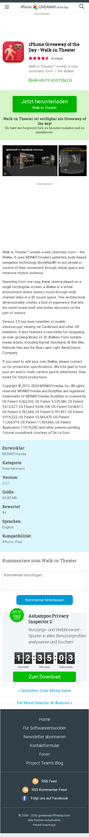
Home (44, 719)
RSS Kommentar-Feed (49, 790)
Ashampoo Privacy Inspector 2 (48, 618)
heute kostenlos (50, 80)
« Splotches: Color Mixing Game (44, 690)
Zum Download (44, 677)
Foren (44, 754)
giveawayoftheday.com (54, 815)
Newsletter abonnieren (44, 736)
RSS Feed (49, 781)
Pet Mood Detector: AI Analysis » (44, 703)
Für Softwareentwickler (44, 727)
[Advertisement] (44, 27)
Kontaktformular (44, 745)
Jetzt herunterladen (44, 104)
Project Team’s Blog (44, 762)
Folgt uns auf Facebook (49, 798)
